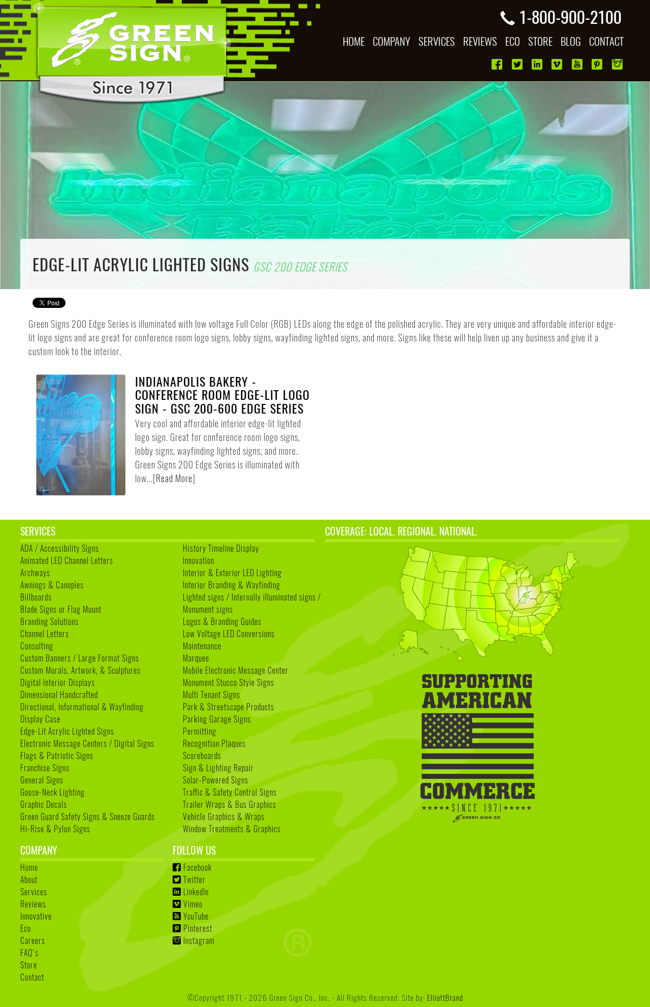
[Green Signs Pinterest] (598, 64)
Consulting (36, 646)
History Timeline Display (221, 548)
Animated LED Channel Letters (66, 560)
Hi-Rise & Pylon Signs (55, 829)
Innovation (198, 560)
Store (28, 965)
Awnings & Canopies (52, 585)
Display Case (40, 719)
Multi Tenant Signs (211, 694)
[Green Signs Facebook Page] (498, 64)
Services (33, 892)
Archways (35, 573)
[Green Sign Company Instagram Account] (618, 64)
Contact (32, 977)
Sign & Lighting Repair (218, 768)
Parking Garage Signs (217, 719)
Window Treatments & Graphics (232, 829)
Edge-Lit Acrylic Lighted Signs (67, 731)
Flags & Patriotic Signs (56, 755)
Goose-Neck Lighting (52, 792)
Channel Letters (44, 633)
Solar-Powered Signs (215, 780)
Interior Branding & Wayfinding (231, 585)
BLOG (571, 41)
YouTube (196, 916)
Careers (32, 940)
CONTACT (606, 41)
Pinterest (197, 928)
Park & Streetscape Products (228, 707)
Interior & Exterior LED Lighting (232, 573)
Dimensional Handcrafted (59, 694)
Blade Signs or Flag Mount (61, 609)
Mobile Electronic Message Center (235, 670)
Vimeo (193, 904)
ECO (512, 41)
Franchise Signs (45, 768)
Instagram (199, 940)
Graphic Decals (43, 804)
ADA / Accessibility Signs (59, 548)
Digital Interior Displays (57, 682)
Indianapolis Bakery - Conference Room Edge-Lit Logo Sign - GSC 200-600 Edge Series (222, 394)
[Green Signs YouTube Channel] (578, 64)
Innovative (36, 916)
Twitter (194, 879)
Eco (25, 928)
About (29, 879)
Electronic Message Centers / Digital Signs (87, 743)
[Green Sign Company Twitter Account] (518, 64)
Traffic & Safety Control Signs (230, 792)
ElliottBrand (445, 997)
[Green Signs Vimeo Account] (557, 64)
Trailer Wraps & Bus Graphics (229, 804)
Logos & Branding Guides (222, 621)
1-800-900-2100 (570, 16)
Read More (174, 478)
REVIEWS (480, 41)
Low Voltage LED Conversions (229, 633)
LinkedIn (196, 892)
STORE (540, 41)
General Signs (41, 780)
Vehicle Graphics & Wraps (224, 816)
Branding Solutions (49, 621)
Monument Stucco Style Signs (228, 682)
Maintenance (202, 646)
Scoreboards (202, 755)
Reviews (33, 904)
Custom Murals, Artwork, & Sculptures (80, 670)
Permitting (199, 731)
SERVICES (436, 41)
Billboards (36, 597)
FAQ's (29, 953)
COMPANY (391, 41)
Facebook (197, 867)
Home (29, 867)
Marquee (196, 658)
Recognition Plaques (214, 743)
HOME (354, 41)
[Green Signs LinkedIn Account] (538, 64)
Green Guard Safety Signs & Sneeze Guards (87, 816)
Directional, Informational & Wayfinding (82, 707)
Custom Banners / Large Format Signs (79, 658)
